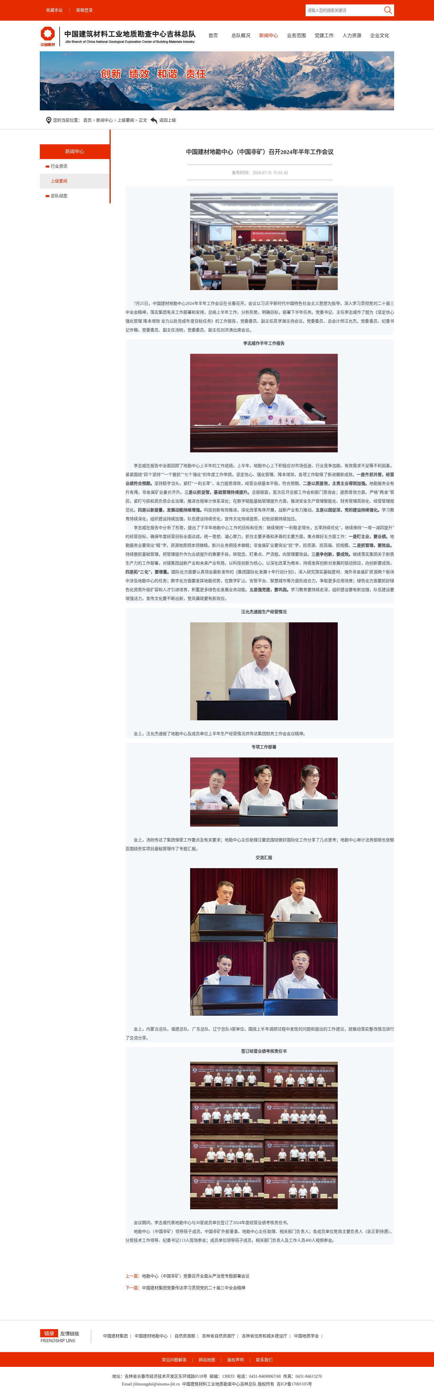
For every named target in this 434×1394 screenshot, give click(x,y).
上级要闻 (126, 120)
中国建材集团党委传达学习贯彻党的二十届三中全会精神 (193, 1288)
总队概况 (240, 35)
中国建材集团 (115, 1336)
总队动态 (59, 196)
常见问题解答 (174, 1360)
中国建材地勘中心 (151, 1336)
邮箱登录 (84, 10)
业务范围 (296, 35)
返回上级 (167, 120)
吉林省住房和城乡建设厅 (264, 1336)
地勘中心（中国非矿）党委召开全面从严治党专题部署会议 (195, 1276)
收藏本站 (54, 10)
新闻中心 (268, 35)
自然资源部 (184, 1336)
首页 (213, 35)
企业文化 (379, 35)
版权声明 (235, 1360)
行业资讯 (59, 166)
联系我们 (264, 1360)
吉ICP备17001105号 (294, 1384)
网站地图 (207, 1360)
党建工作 (324, 35)
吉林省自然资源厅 (218, 1336)
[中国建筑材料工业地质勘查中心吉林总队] (118, 46)
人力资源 (351, 35)
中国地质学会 (306, 1336)
